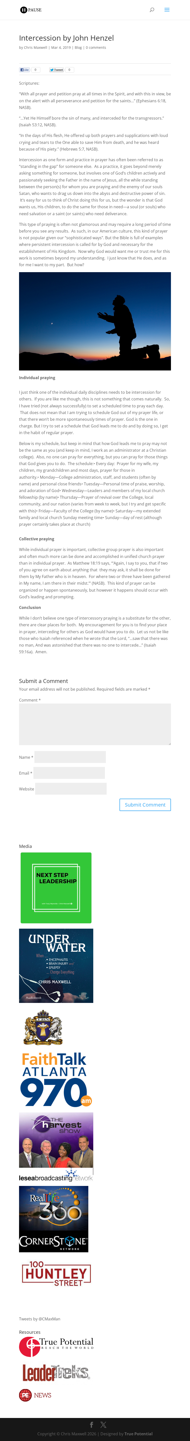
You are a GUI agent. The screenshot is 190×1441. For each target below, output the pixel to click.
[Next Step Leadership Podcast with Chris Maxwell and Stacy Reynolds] (56, 923)
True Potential (138, 1434)
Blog (78, 47)
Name (26, 757)
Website (26, 789)
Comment (30, 700)
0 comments (96, 47)
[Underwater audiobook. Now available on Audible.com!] (56, 1001)
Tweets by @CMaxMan (39, 1319)
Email (25, 773)
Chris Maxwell (35, 47)
